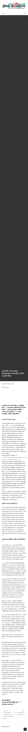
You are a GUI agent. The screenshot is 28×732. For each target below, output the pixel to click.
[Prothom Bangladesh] (14, 6)
